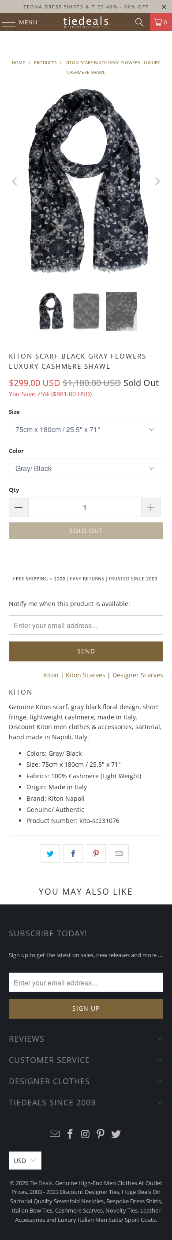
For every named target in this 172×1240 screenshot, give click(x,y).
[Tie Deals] (86, 22)
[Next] (157, 181)
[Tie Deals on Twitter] (116, 1134)
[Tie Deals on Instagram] (85, 1134)
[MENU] (4, 22)
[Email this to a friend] (119, 853)
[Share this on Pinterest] (96, 853)
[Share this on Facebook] (73, 853)
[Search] (139, 22)
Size (14, 412)
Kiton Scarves (85, 675)
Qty (14, 490)
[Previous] (15, 181)
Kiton (51, 675)
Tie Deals (41, 1183)
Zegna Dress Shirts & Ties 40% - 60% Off (86, 7)
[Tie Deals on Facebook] (70, 1134)
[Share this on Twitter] (50, 853)
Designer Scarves (137, 675)
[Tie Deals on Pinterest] (101, 1134)
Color (16, 451)
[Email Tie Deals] (55, 1134)
